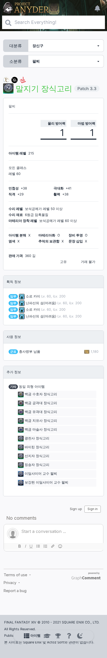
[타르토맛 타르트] (14, 79)
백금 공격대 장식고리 (41, 403)
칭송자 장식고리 (37, 465)
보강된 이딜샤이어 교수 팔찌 (46, 483)
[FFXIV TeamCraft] (6, 79)
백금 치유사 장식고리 (41, 421)
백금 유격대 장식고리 (41, 412)
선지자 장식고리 (37, 456)
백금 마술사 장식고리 (41, 430)
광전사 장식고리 (37, 438)
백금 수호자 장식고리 (41, 394)
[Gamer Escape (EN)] (23, 79)
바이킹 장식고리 (37, 447)
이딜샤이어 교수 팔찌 (41, 474)
